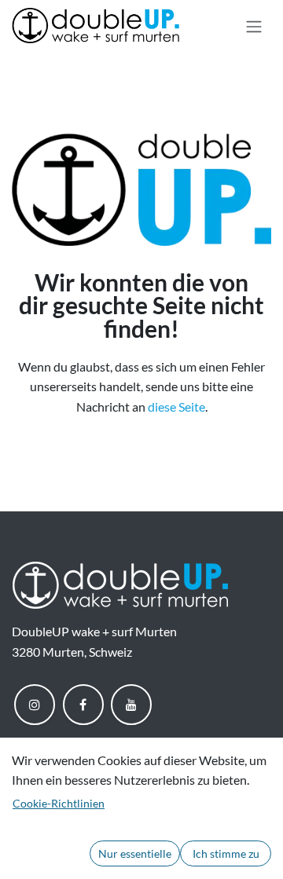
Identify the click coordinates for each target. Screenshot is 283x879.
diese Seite (176, 406)
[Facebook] (83, 704)
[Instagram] (34, 704)
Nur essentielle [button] (134, 853)
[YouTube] (131, 704)
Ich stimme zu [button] (226, 853)
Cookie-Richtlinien (59, 803)
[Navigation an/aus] (254, 26)
